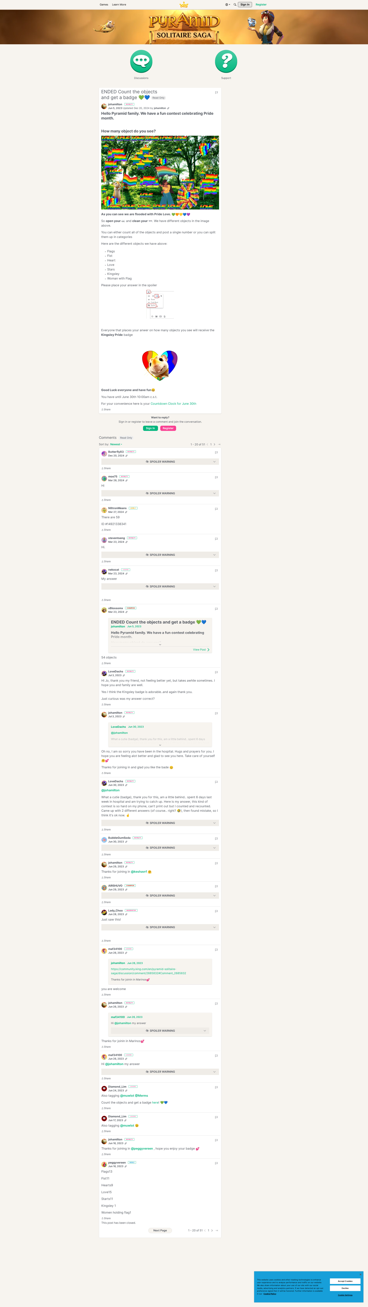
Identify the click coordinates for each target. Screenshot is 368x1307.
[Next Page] (214, 444)
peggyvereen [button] (117, 1162)
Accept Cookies (345, 1281)
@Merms (141, 1095)
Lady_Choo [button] (115, 910)
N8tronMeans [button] (117, 508)
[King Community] (183, 5)
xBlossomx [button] (115, 608)
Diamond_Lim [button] (117, 1086)
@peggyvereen (142, 1148)
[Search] (235, 4)
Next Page (160, 1230)
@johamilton (119, 733)
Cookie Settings (345, 1295)
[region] (308, 1286)
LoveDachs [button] (115, 671)
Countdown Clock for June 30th (173, 403)
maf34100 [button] (115, 949)
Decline (345, 1288)
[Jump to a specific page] (219, 444)
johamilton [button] (115, 104)
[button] (104, 106)
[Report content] (216, 92)
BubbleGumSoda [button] (119, 837)
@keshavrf (139, 871)
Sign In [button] (150, 428)
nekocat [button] (113, 569)
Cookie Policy (269, 1294)
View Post (199, 649)
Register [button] (168, 428)
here (155, 1102)
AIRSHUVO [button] (115, 885)
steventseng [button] (116, 538)
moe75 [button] (112, 476)
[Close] (360, 1274)
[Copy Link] (168, 108)
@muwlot (127, 1095)
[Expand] (160, 644)
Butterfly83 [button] (116, 451)
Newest (115, 445)
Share (106, 409)
